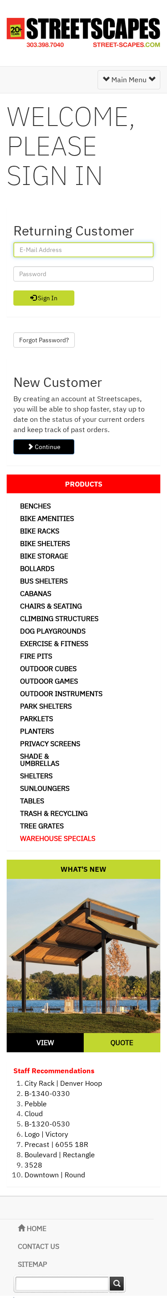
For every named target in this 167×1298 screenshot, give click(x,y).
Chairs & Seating (51, 605)
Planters (37, 731)
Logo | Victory (46, 1134)
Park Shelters (46, 706)
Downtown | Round (54, 1174)
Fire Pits (36, 655)
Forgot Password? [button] (44, 340)
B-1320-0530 (47, 1123)
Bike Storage (44, 555)
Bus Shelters (44, 580)
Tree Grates (42, 825)
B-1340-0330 (47, 1093)
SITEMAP (32, 1264)
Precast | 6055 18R (56, 1144)
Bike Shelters (45, 543)
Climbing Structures (59, 618)
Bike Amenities (47, 518)
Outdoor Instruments (61, 693)
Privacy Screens (50, 743)
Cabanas (35, 593)
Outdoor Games (49, 680)
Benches (35, 505)
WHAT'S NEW (83, 869)
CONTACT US (38, 1246)
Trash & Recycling (54, 813)
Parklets (36, 718)
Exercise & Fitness (54, 643)
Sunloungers (44, 788)
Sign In (47, 298)
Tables (32, 800)
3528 (33, 1164)
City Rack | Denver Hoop (63, 1083)
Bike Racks (39, 530)
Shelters (36, 775)
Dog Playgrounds (53, 630)
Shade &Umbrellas (39, 760)
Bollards (37, 568)
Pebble (35, 1103)
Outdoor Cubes (48, 668)
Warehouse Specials (57, 838)
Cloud (33, 1113)
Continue (47, 447)
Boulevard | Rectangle (59, 1154)
